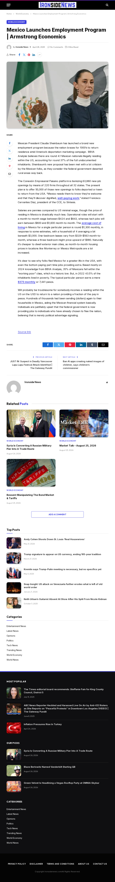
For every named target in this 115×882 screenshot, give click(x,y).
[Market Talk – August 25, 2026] (83, 423)
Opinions (11, 635)
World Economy (16, 22)
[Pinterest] (10, 166)
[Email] (10, 174)
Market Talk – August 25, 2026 (77, 445)
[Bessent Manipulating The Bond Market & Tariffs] (31, 473)
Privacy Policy (17, 864)
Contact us (100, 864)
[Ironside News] (57, 4)
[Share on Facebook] (19, 54)
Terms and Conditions (60, 864)
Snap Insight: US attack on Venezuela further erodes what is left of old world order (63, 586)
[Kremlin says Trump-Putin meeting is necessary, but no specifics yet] (14, 573)
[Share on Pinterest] (29, 54)
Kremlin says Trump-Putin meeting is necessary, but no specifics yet (62, 569)
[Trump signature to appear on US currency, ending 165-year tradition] (14, 558)
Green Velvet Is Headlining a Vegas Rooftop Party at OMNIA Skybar (61, 782)
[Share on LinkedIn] (33, 54)
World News (13, 659)
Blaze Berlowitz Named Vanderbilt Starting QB (49, 766)
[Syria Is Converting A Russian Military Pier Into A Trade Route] (31, 423)
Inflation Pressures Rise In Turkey (43, 724)
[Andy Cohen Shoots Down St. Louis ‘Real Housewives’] (14, 543)
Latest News (13, 631)
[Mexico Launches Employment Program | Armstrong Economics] (57, 95)
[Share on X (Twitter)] (24, 54)
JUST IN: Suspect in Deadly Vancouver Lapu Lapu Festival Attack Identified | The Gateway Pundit (31, 365)
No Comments (56, 47)
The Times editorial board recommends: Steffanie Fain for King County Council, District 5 (64, 691)
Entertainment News (16, 626)
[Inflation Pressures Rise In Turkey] (14, 728)
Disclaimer (36, 864)
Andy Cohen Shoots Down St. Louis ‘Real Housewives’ (54, 539)
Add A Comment (57, 514)
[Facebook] (10, 143)
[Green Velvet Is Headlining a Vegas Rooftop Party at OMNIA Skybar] (14, 786)
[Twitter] (10, 151)
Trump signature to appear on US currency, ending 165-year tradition (62, 554)
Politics (10, 640)
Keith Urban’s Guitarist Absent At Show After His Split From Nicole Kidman (65, 599)
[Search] (106, 5)
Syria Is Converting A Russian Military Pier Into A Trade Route (29, 447)
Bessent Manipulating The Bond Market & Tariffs (30, 496)
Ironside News (22, 47)
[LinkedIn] (10, 158)
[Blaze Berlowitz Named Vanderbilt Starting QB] (14, 770)
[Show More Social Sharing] (39, 54)
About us (83, 864)
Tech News (12, 645)
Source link (24, 331)
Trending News (14, 650)
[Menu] (8, 5)
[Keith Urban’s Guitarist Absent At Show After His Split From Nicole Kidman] (14, 603)
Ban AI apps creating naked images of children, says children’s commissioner (83, 365)
